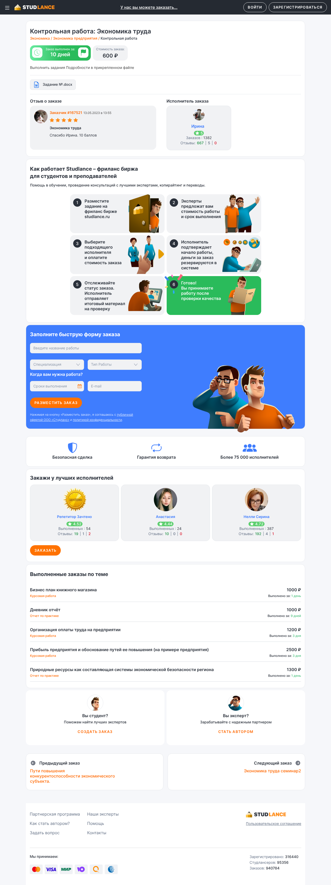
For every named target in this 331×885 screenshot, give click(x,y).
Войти (255, 7)
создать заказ (95, 731)
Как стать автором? (50, 823)
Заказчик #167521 (66, 113)
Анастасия (165, 517)
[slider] (64, 121)
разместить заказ (56, 402)
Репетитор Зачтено (74, 517)
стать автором (235, 731)
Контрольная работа (119, 38)
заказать (45, 550)
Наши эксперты (103, 814)
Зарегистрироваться (298, 7)
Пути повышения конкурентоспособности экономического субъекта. (72, 776)
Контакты (96, 832)
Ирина (197, 126)
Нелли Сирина (256, 517)
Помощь (95, 823)
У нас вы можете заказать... (149, 7)
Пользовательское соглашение (273, 824)
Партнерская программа (55, 814)
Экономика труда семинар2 (272, 770)
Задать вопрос (45, 832)
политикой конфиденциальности (97, 420)
